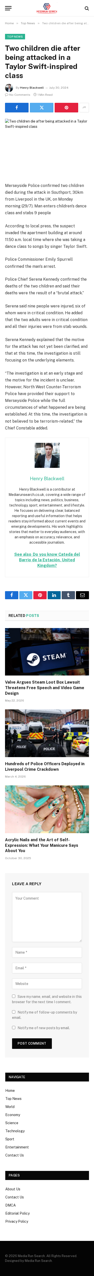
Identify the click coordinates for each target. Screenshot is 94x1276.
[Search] (86, 8)
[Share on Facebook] (17, 107)
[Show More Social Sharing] (84, 107)
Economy (12, 1115)
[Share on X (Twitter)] (41, 107)
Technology (15, 1131)
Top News (15, 36)
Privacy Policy (16, 1221)
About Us (12, 1189)
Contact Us (14, 1155)
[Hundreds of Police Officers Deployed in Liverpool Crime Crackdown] (47, 733)
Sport (9, 1139)
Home (10, 1091)
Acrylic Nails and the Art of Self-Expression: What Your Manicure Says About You (41, 845)
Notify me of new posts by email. (44, 1028)
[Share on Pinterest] (66, 107)
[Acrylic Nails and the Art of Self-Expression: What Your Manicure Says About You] (47, 809)
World (10, 1107)
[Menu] (8, 8)
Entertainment (17, 1147)
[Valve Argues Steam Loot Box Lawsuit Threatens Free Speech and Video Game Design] (47, 652)
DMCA (10, 1205)
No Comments (19, 95)
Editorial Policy (17, 1213)
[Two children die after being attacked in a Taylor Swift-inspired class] (47, 146)
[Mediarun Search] (47, 8)
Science (11, 1123)
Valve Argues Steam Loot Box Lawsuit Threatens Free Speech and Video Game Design (44, 688)
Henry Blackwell (32, 87)
